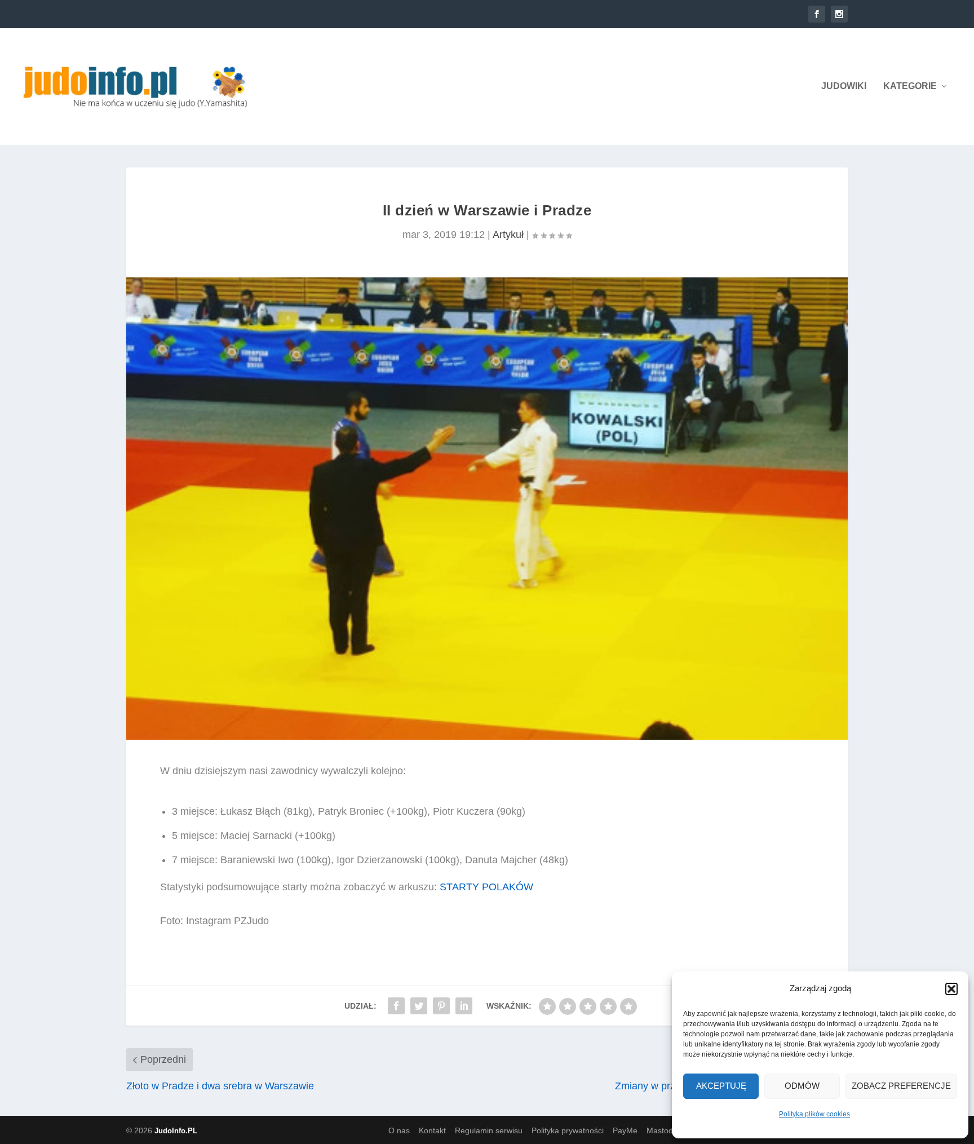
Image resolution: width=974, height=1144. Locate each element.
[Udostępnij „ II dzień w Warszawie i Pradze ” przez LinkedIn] (464, 1006)
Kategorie (910, 86)
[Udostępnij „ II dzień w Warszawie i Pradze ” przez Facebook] (396, 1006)
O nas (399, 1130)
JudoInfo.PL (175, 1131)
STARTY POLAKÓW (486, 887)
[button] (951, 989)
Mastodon (664, 1130)
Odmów (802, 1085)
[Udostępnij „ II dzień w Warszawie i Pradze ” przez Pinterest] (441, 1006)
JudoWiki (843, 86)
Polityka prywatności (568, 1130)
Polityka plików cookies (814, 1114)
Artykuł (508, 234)
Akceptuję (721, 1085)
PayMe (625, 1130)
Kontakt (432, 1130)
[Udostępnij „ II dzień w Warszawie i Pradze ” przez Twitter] (419, 1006)
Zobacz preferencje (901, 1085)
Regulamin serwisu (489, 1130)
